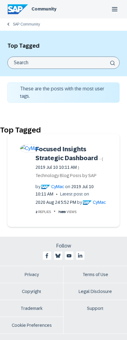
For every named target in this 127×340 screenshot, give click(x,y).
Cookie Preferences (32, 325)
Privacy (32, 274)
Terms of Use (95, 274)
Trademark (32, 308)
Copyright (31, 291)
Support (95, 308)
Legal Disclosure (95, 291)
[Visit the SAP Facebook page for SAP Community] (46, 255)
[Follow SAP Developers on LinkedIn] (80, 255)
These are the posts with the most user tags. (62, 92)
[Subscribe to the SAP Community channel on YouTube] (69, 255)
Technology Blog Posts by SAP (65, 175)
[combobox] (63, 63)
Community (43, 8)
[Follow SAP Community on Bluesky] (57, 255)
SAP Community (26, 24)
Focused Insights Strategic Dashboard (69, 158)
